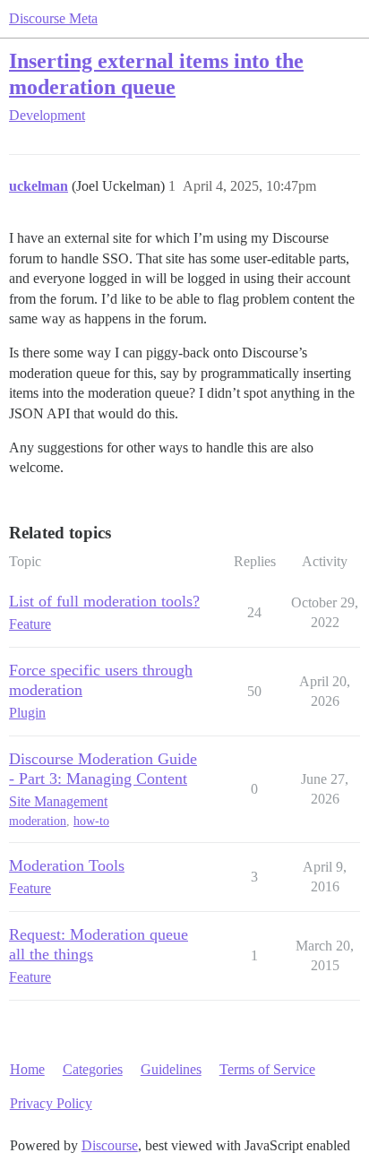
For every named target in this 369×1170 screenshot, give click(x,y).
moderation (37, 821)
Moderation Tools (66, 865)
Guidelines (171, 1069)
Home (27, 1069)
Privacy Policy (51, 1103)
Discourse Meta (53, 18)
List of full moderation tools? (104, 601)
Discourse (110, 1145)
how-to (91, 821)
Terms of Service (267, 1069)
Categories (93, 1069)
